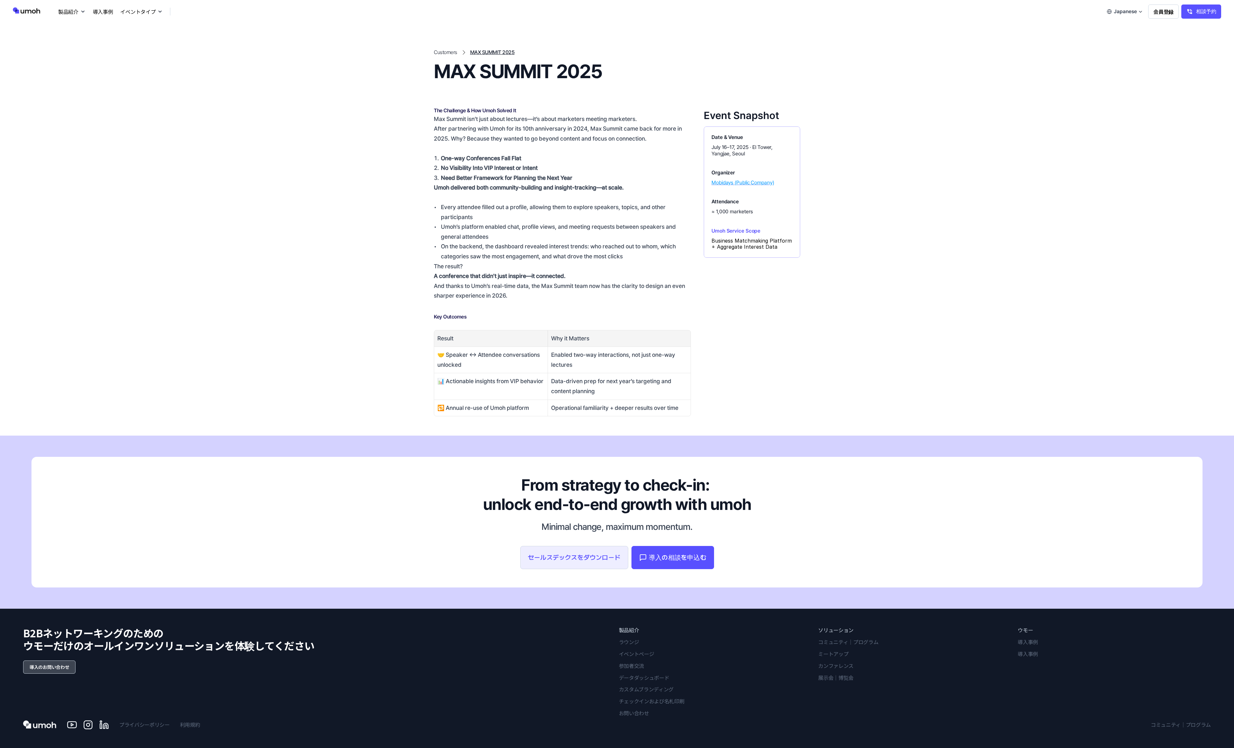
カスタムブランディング (646, 689)
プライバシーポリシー (144, 724)
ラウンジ (629, 642)
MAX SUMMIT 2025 (492, 52)
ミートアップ (833, 654)
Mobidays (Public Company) (742, 183)
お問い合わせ (634, 713)
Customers (445, 52)
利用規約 (190, 724)
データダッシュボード (644, 677)
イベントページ (636, 654)
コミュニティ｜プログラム (848, 642)
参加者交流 (631, 666)
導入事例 (1028, 642)
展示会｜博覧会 (836, 677)
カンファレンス (836, 666)
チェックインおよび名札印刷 (651, 701)
